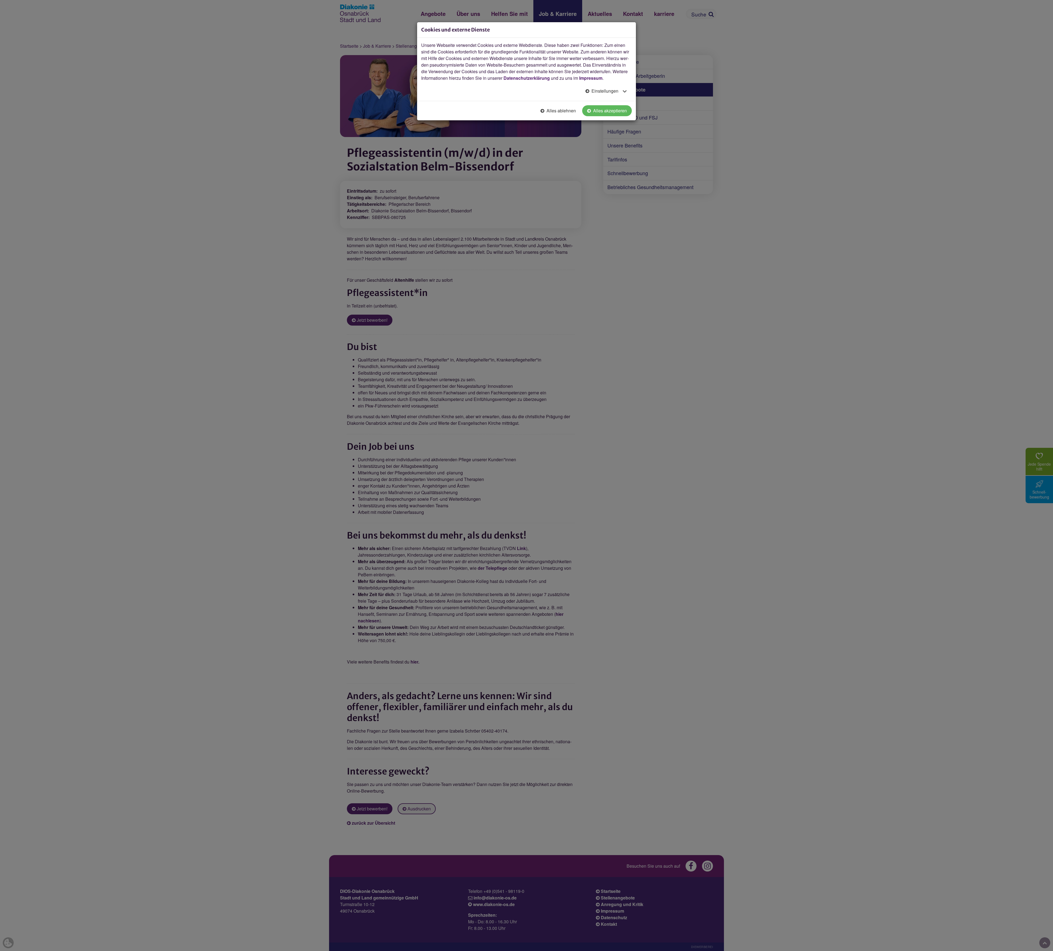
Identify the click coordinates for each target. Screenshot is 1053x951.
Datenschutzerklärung (526, 78)
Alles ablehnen (560, 110)
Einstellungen (604, 91)
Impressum (590, 78)
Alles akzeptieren (609, 110)
